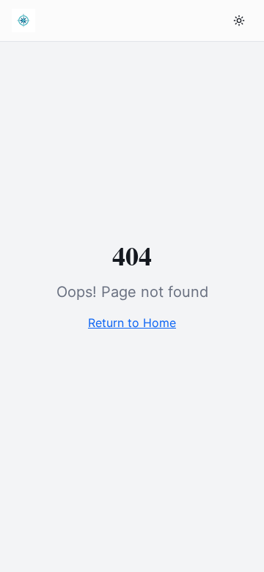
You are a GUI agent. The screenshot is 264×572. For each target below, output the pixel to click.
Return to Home (132, 322)
